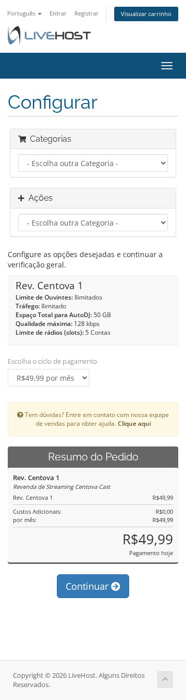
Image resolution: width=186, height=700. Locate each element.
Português (22, 13)
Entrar (58, 13)
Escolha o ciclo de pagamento (52, 361)
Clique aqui (134, 423)
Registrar (86, 13)
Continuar (88, 586)
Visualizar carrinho (146, 14)
